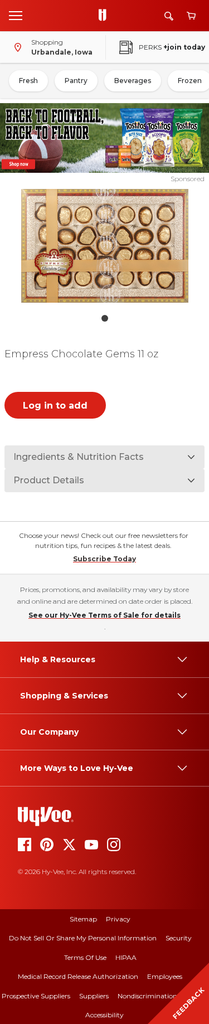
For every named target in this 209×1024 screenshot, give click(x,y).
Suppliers (94, 996)
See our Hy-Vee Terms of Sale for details (104, 615)
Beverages (132, 80)
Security (179, 938)
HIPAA (126, 957)
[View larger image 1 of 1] (105, 246)
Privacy (118, 919)
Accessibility (104, 1015)
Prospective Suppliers (36, 996)
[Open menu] (15, 15)
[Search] (169, 16)
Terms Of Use (85, 957)
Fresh (28, 80)
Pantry (76, 80)
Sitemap (83, 919)
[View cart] (191, 16)
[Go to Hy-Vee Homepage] (105, 15)
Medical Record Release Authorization (78, 976)
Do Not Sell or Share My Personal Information (83, 938)
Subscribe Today (104, 559)
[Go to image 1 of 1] (105, 318)
